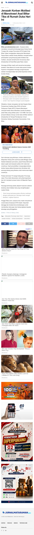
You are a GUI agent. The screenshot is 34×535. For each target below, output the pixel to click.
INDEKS (16, 523)
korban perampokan (17, 218)
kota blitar (27, 218)
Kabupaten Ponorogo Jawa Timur (14, 216)
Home (2, 7)
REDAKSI (9, 523)
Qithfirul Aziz (6, 23)
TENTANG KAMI (23, 523)
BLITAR (7, 7)
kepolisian (27, 216)
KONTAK (3, 523)
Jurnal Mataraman (9, 516)
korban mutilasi (6, 218)
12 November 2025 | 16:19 (19, 23)
